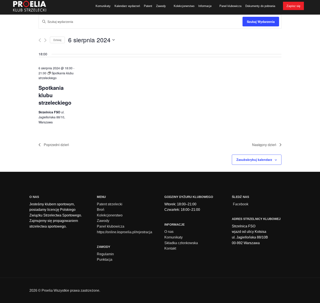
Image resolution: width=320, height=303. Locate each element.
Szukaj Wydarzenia (261, 21)
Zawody (103, 221)
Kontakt (170, 248)
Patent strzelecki (109, 204)
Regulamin (105, 254)
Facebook (240, 204)
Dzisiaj (57, 40)
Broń (100, 209)
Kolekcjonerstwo (110, 215)
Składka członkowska (181, 243)
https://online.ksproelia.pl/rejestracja (124, 232)
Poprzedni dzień (56, 144)
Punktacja (104, 259)
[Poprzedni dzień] (40, 40)
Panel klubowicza (110, 226)
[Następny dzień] (45, 40)
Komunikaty (173, 237)
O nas (168, 231)
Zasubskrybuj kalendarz (254, 159)
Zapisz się (293, 6)
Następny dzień (264, 144)
